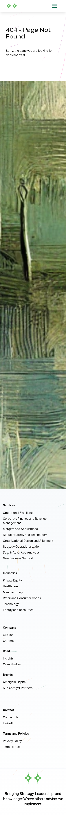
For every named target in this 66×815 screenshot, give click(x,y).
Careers (8, 640)
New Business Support (18, 558)
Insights (8, 658)
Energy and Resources (18, 610)
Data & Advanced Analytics (21, 552)
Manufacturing (13, 592)
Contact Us (10, 717)
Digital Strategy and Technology (25, 534)
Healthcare (10, 586)
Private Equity (12, 580)
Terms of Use (12, 746)
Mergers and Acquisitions (20, 529)
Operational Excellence (18, 512)
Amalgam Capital (14, 682)
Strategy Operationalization (22, 546)
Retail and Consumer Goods (22, 598)
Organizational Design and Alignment (28, 540)
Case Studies (12, 664)
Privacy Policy (12, 741)
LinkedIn (8, 723)
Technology (11, 604)
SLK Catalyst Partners (17, 688)
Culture (8, 635)
